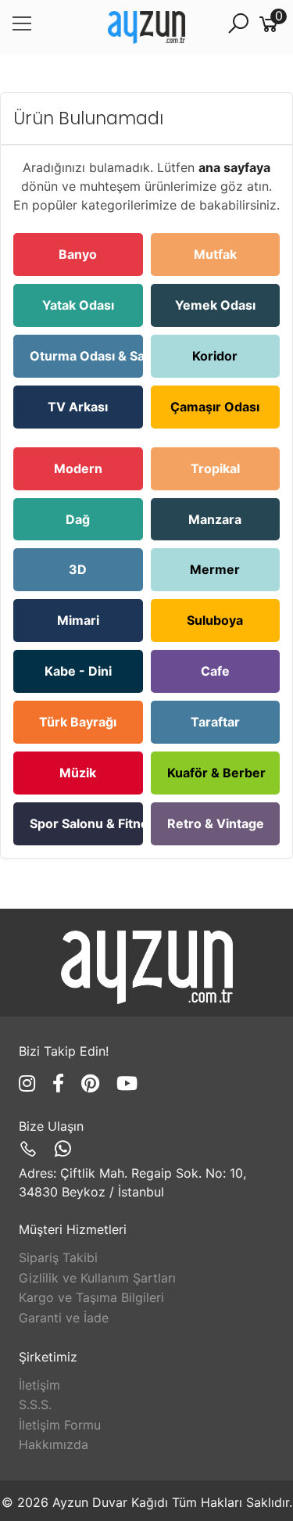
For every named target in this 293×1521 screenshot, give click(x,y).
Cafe (215, 671)
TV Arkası (78, 406)
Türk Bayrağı (77, 722)
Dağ (78, 519)
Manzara (214, 519)
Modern (78, 468)
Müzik (77, 772)
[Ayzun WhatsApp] (63, 1149)
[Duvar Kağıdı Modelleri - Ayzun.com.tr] (146, 28)
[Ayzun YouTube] (127, 1083)
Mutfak (215, 254)
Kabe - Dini (78, 671)
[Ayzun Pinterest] (93, 1083)
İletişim (39, 1385)
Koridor (215, 356)
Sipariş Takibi (58, 1257)
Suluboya (215, 620)
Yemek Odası (215, 305)
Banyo (78, 254)
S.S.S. (35, 1404)
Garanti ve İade (64, 1317)
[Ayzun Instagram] (30, 1083)
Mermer (215, 569)
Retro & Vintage (215, 823)
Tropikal (215, 468)
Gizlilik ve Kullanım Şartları (97, 1278)
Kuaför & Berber (216, 772)
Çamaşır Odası (214, 406)
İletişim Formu (60, 1425)
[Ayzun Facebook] (61, 1083)
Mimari (78, 620)
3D (78, 569)
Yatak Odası (78, 305)
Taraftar (215, 722)
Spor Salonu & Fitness (86, 823)
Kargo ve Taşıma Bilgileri (91, 1297)
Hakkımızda (53, 1444)
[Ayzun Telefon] (31, 1149)
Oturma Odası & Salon (86, 356)
